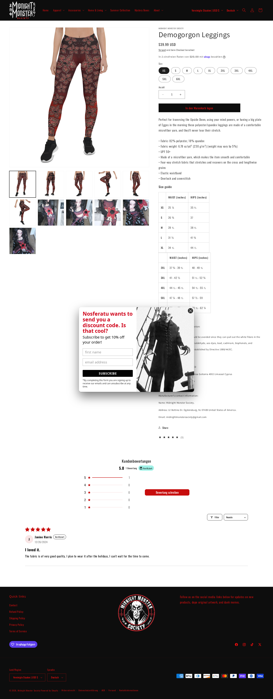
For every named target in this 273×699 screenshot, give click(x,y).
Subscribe (108, 373)
